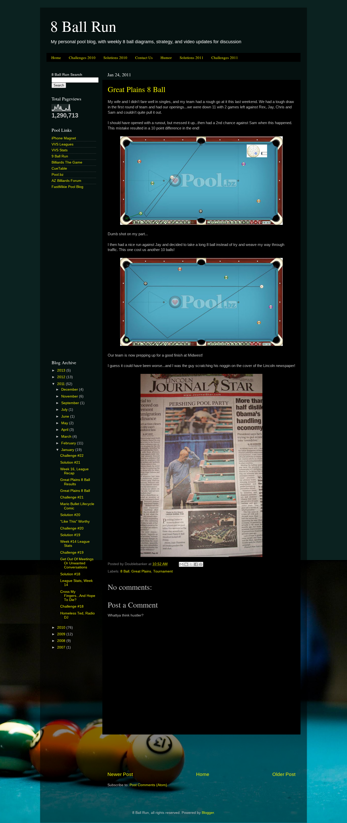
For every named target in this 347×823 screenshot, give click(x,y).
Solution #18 (70, 574)
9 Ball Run (60, 156)
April (65, 430)
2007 (61, 647)
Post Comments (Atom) (148, 785)
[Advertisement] (201, 752)
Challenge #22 (72, 456)
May (65, 423)
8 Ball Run (83, 26)
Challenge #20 (72, 528)
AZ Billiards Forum (66, 181)
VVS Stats (60, 150)
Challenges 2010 (82, 57)
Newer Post (120, 774)
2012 (61, 377)
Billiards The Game (67, 162)
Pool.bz (58, 175)
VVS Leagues (62, 144)
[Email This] (181, 564)
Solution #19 (70, 535)
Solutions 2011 (191, 57)
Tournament (163, 571)
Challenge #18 (72, 606)
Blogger (208, 813)
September (70, 403)
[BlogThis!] (186, 564)
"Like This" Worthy (75, 521)
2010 (61, 627)
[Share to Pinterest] (200, 564)
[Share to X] (191, 564)
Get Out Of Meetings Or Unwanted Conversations (76, 563)
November (70, 396)
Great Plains (141, 571)
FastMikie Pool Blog (67, 187)
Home (56, 57)
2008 (61, 641)
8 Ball (124, 571)
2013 (61, 370)
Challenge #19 (72, 552)
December (70, 389)
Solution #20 (70, 515)
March (66, 436)
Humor (166, 57)
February (69, 443)
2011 (61, 384)
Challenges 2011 (224, 57)
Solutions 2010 (115, 57)
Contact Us (144, 57)
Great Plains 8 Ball (136, 89)
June (65, 416)
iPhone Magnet (64, 138)
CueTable (59, 168)
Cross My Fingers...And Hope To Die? (77, 596)
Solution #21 (70, 462)
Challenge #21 (72, 497)
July (65, 410)
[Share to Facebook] (195, 564)
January (68, 450)
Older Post (283, 774)
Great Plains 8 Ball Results (75, 482)
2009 (61, 634)
